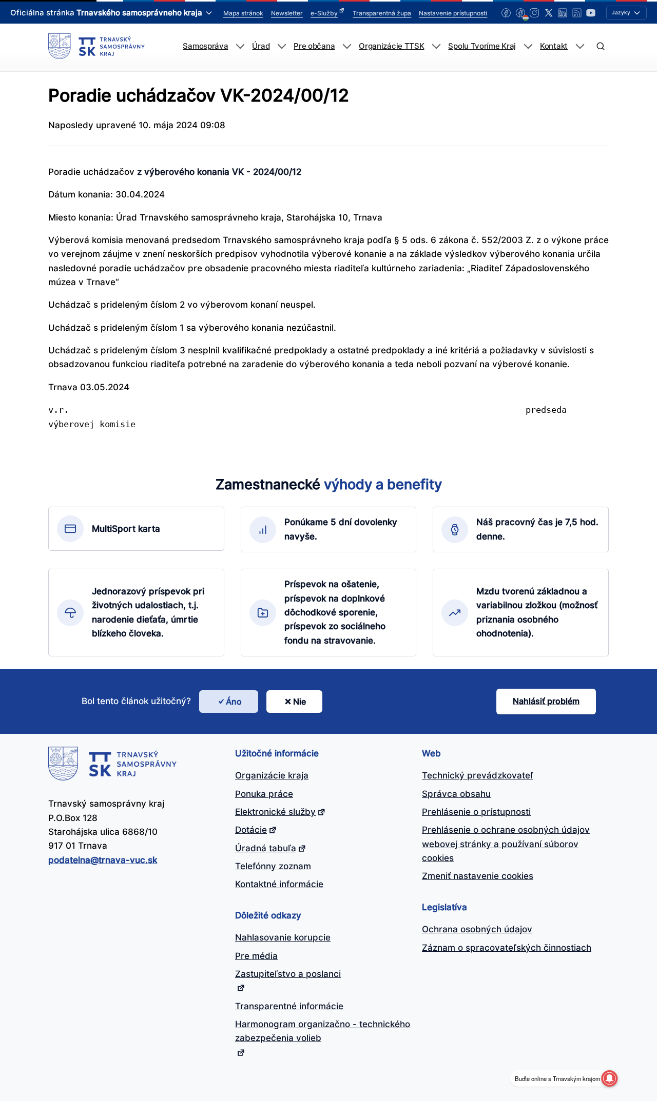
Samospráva (205, 46)
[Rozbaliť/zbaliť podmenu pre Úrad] (281, 46)
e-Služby (324, 13)
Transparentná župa (382, 13)
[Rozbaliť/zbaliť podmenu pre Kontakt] (580, 46)
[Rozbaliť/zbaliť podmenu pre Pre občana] (347, 46)
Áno (234, 701)
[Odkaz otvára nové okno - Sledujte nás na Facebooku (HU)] (520, 13)
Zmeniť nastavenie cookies (477, 876)
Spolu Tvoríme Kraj (482, 46)
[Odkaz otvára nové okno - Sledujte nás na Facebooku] (506, 13)
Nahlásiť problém (546, 701)
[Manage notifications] (609, 1078)
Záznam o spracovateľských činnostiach (506, 948)
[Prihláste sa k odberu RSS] (577, 13)
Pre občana (314, 46)
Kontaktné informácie (279, 884)
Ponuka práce (264, 794)
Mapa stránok (243, 13)
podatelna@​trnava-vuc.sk (102, 860)
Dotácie (251, 830)
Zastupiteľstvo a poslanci (288, 974)
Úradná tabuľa (265, 848)
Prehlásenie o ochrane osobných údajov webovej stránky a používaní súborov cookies (506, 844)
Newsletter (287, 13)
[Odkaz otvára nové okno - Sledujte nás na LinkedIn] (562, 13)
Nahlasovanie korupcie (283, 937)
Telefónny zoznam (273, 866)
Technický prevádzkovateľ (477, 775)
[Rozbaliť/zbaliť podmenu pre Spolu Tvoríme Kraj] (528, 46)
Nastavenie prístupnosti (453, 13)
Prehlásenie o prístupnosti (476, 812)
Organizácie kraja (271, 775)
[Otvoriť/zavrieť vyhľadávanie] (600, 46)
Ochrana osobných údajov (477, 929)
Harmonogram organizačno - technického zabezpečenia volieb (322, 1031)
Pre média (256, 956)
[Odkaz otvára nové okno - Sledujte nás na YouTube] (591, 13)
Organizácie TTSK (391, 46)
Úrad (260, 46)
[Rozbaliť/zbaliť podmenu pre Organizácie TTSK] (436, 46)
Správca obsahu (456, 794)
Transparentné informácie (289, 1006)
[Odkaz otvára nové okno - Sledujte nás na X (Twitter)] (549, 13)
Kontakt (554, 46)
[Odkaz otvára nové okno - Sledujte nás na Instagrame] (534, 13)
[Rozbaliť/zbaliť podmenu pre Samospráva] (240, 46)
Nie (299, 701)
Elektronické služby (275, 812)
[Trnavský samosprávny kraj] (96, 46)
